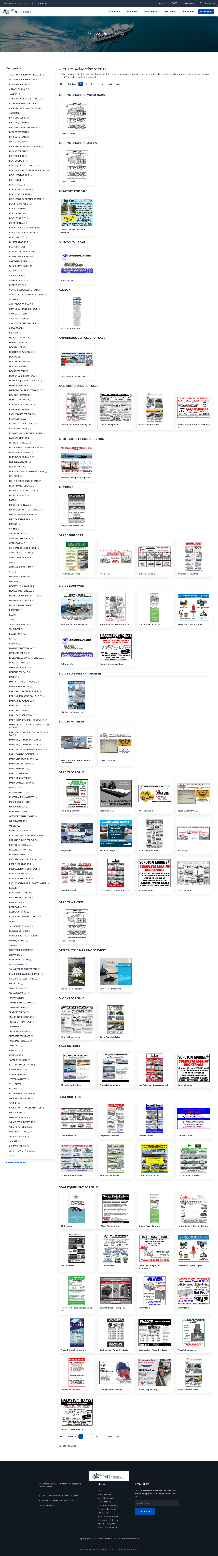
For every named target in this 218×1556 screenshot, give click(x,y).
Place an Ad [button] (205, 11)
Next (110, 84)
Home (101, 1491)
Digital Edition (187, 3)
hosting (112, 1549)
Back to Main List (67, 1446)
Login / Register (208, 3)
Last (118, 84)
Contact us (103, 1513)
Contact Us (188, 11)
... (102, 84)
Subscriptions (150, 11)
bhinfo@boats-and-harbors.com (16, 3)
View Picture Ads (106, 1498)
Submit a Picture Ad (15, 1163)
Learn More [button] (169, 11)
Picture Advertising (107, 1509)
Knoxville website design (90, 1549)
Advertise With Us (106, 1524)
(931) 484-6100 (42, 3)
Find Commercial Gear (108, 1527)
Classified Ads (113, 11)
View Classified (105, 1494)
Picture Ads (132, 11)
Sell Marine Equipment (108, 1520)
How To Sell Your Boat (108, 1516)
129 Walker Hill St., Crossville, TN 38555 (60, 1495)
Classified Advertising (108, 1505)
